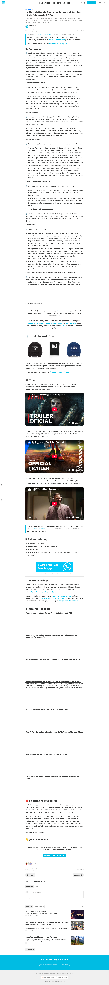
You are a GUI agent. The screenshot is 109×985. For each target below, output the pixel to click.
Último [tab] (36, 906)
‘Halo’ (53, 682)
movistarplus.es (35, 139)
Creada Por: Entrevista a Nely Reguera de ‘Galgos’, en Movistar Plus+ (54, 732)
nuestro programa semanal (61, 596)
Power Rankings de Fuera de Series (44, 592)
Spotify (30, 323)
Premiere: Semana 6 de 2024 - (38, 682)
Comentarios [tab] (29, 886)
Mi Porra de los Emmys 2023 (35, 911)
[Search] (81, 2)
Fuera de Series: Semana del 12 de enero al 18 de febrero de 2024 (52, 659)
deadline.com (46, 181)
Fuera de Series (33, 25)
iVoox (48, 323)
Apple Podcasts (39, 323)
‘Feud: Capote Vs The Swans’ (46, 683)
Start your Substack (48, 977)
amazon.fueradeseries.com (43, 529)
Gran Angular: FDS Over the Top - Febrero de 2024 (46, 754)
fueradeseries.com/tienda (59, 372)
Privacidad (52, 973)
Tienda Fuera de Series (56, 40)
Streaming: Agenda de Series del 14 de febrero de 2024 (48, 613)
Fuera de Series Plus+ (45, 35)
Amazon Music (71, 323)
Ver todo (29, 949)
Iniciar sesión (102, 3)
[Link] (23, 49)
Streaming (60, 311)
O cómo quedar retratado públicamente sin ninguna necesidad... (43, 913)
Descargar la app (62, 977)
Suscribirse (91, 3)
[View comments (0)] (32, 30)
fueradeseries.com (36, 304)
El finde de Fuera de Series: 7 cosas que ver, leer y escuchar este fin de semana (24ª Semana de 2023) (47, 923)
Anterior (31, 875)
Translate (29, 9)
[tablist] (32, 886)
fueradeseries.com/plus (58, 44)
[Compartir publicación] (84, 2)
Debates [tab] (41, 906)
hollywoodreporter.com (37, 82)
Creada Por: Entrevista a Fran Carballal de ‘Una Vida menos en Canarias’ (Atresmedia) (51, 636)
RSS (64, 326)
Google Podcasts (57, 323)
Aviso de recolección (67, 973)
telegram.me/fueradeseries (69, 601)
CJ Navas (37, 915)
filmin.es (33, 224)
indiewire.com (34, 112)
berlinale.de (34, 832)
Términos (58, 973)
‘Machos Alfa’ (66, 682)
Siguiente (77, 875)
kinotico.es (42, 832)
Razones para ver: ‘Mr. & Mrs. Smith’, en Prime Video (46, 710)
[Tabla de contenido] (2, 492)
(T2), (58, 682)
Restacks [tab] (37, 886)
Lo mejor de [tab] (29, 906)
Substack (46, 981)
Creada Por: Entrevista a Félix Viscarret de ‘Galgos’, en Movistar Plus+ (52, 777)
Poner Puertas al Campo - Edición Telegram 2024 (43, 937)
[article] (54, 914)
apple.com (34, 209)
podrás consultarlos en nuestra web (51, 598)
